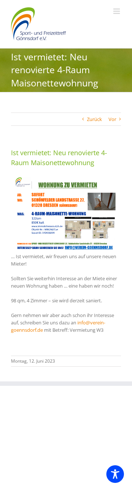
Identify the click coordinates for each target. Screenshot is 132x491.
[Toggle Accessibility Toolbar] (115, 474)
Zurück (94, 119)
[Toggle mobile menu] (117, 11)
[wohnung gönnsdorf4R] (66, 177)
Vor (112, 119)
